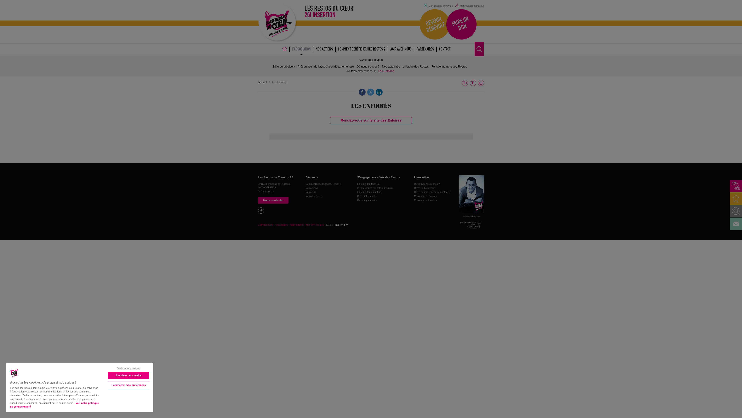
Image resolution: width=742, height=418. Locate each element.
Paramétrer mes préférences (128, 385)
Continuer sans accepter (128, 368)
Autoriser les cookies (129, 375)
